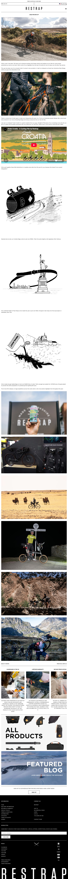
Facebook (4, 847)
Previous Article (62, 663)
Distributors (5, 813)
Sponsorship (4, 861)
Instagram (4, 849)
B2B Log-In (4, 3)
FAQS (2, 804)
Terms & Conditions (6, 812)
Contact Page (38, 819)
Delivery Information (7, 806)
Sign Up (34, 792)
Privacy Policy (5, 810)
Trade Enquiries (6, 863)
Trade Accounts (6, 817)
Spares (3, 819)
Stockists (4, 815)
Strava (3, 854)
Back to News (5, 663)
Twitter (3, 850)
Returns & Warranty (7, 808)
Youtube (3, 852)
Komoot (3, 856)
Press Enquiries (5, 859)
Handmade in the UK (13, 669)
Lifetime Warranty (38, 669)
